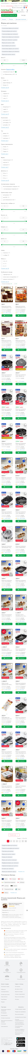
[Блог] (21, 963)
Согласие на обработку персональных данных (19, 1030)
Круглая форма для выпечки (8, 45)
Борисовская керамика (10, 882)
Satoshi (15, 885)
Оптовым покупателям (5, 1018)
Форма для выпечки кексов (8, 54)
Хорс (19, 889)
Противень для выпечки (7, 851)
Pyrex (22, 879)
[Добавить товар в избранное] (11, 287)
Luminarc (7, 885)
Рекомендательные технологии (19, 1033)
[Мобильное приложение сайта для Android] (20, 1038)
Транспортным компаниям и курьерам (6, 1021)
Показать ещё (13, 835)
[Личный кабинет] (21, 976)
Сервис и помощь (19, 984)
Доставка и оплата (18, 989)
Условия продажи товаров (20, 1009)
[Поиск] (17, 11)
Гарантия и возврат (19, 991)
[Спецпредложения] (21, 970)
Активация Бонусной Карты (20, 1017)
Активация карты (14, 3)
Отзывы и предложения (20, 994)
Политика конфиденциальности (19, 1020)
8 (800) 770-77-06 (18, 6)
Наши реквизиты (4, 1026)
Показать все (21, 871)
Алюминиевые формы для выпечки (10, 48)
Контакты (17, 999)
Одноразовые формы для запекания (10, 51)
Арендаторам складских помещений (6, 1010)
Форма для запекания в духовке (9, 40)
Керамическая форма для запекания (10, 37)
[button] (9, 15)
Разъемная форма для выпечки (9, 31)
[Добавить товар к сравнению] (9, 287)
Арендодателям (4, 1015)
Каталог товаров (5, 984)
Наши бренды (4, 999)
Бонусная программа (19, 1014)
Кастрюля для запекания (7, 868)
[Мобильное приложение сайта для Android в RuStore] (20, 1045)
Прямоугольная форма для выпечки (10, 848)
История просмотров (5, 994)
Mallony (6, 892)
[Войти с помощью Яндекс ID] (26, 7)
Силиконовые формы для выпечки (10, 28)
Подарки (3, 1001)
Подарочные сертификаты (20, 1011)
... (19, 841)
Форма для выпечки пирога (8, 854)
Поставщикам (4, 1012)
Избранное (3, 989)
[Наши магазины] (7, 970)
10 (25, 841)
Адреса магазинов (4, 3)
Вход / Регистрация (18, 7)
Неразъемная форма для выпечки (10, 866)
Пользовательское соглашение (18, 1027)
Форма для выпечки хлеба (8, 43)
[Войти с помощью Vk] (24, 7)
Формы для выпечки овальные (9, 860)
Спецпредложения (5, 991)
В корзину (7, 315)
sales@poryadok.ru (7, 1044)
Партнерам (3, 1007)
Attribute (22, 882)
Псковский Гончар (9, 889)
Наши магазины (4, 996)
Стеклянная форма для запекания (10, 34)
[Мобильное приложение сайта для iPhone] (20, 1041)
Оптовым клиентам (22, 3)
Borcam (14, 879)
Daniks (6, 879)
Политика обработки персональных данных (19, 1023)
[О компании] (7, 963)
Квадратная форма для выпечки (9, 845)
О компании (3, 1024)
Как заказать (17, 986)
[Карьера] (7, 976)
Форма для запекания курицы (9, 871)
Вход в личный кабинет (19, 996)
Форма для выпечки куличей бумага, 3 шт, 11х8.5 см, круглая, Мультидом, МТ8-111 (15, 904)
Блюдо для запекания (7, 857)
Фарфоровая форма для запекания (10, 863)
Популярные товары (5, 986)
